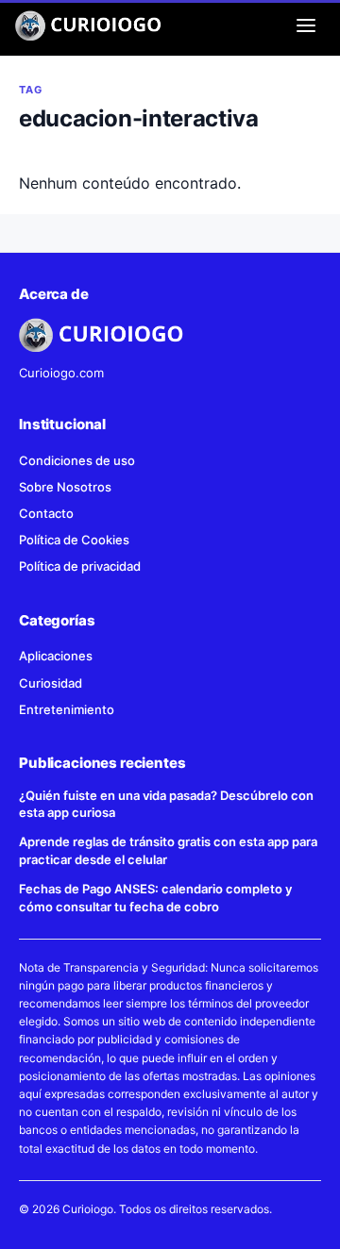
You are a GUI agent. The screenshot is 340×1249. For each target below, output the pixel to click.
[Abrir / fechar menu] (306, 25)
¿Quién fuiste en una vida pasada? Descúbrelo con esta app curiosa (166, 804)
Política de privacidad (80, 566)
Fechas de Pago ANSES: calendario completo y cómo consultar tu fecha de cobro (155, 897)
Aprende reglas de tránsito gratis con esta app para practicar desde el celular (168, 850)
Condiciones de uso (77, 460)
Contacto (46, 513)
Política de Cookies (74, 539)
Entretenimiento (66, 709)
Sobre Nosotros (65, 486)
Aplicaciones (56, 655)
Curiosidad (50, 683)
